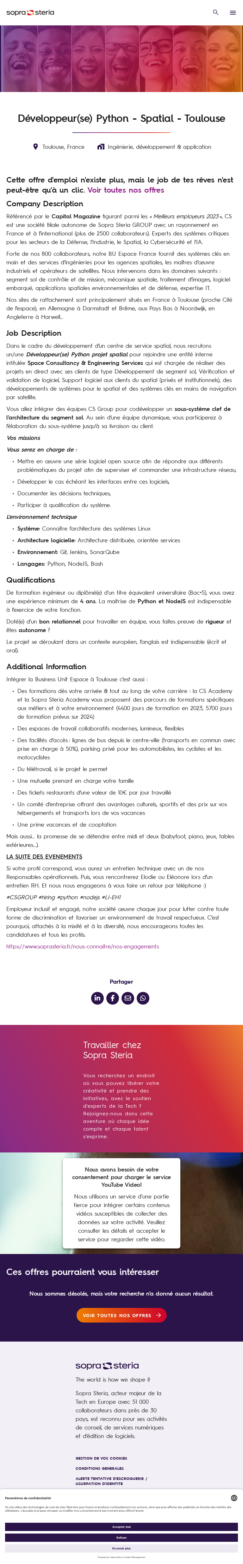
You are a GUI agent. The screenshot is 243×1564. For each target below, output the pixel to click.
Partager (121, 981)
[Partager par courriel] (128, 998)
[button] (216, 13)
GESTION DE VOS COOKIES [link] (101, 1458)
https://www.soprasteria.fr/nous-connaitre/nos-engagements (82, 946)
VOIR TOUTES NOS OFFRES (117, 1315)
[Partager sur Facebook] (112, 998)
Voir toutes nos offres (125, 189)
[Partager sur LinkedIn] (97, 998)
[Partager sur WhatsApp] (143, 998)
